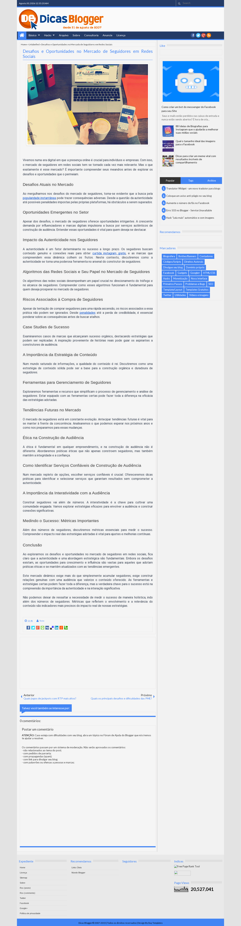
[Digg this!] (47, 628)
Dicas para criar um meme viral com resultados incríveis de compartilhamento (196, 159)
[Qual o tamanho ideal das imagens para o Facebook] (168, 146)
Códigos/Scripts (172, 261)
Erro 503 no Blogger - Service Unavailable (189, 210)
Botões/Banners (187, 256)
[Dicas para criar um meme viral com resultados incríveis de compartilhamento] (168, 161)
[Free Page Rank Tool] (187, 866)
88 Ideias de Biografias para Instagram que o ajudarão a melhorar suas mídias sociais (197, 129)
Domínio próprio (195, 267)
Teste (42, 621)
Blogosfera (169, 256)
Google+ (203, 35)
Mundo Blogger (78, 872)
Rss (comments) (27, 893)
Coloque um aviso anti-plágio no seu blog (189, 195)
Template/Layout (172, 289)
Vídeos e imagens (198, 295)
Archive (211, 180)
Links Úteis (77, 867)
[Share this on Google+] (38, 628)
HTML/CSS (209, 272)
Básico (33, 35)
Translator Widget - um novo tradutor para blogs (193, 188)
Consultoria (91, 35)
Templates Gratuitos (197, 289)
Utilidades (180, 295)
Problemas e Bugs (195, 283)
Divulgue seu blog (173, 267)
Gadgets (182, 272)
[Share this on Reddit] (61, 628)
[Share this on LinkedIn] (56, 628)
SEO (210, 283)
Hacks (47, 35)
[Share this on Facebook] (28, 628)
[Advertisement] (87, 662)
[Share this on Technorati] (66, 628)
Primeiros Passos (172, 283)
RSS (209, 35)
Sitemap (23, 878)
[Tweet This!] (33, 628)
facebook (193, 35)
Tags (190, 180)
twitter (198, 35)
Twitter (167, 295)
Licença (121, 35)
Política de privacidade (30, 913)
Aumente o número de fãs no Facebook (187, 203)
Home (22, 35)
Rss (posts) (25, 888)
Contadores (206, 256)
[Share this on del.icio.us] (52, 628)
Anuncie (107, 35)
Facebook (168, 272)
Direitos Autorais (193, 261)
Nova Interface (199, 278)
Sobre (76, 35)
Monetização (180, 278)
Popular (170, 180)
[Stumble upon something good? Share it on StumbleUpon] (42, 628)
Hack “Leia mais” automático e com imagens (190, 217)
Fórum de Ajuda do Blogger (119, 735)
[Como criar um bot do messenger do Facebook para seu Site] (191, 81)
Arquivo (64, 35)
